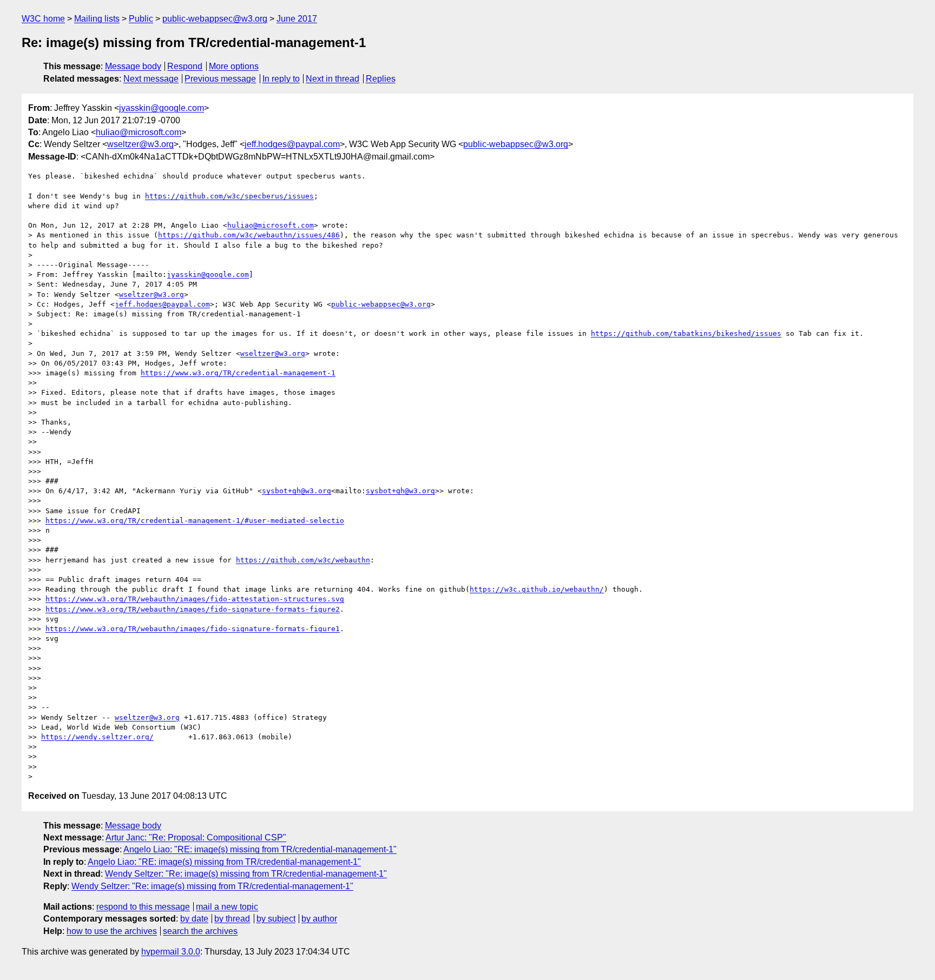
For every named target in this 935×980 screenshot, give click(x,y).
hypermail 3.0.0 (170, 951)
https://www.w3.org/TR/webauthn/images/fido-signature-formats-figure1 (192, 629)
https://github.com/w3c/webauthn (303, 560)
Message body (133, 66)
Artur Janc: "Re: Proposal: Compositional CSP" (196, 837)
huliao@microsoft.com (138, 132)
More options (234, 66)
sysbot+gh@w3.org (296, 491)
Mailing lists (97, 18)
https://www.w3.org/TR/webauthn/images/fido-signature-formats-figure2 (192, 609)
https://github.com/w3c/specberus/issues (229, 196)
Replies (381, 78)
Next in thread (332, 78)
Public (141, 18)
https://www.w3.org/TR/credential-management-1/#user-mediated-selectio (194, 521)
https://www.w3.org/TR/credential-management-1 (238, 373)
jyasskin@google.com (161, 107)
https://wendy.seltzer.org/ (97, 737)
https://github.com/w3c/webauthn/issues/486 (249, 235)
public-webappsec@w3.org (214, 18)
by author (319, 918)
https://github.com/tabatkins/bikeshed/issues (686, 333)
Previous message (220, 78)
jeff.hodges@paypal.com (292, 144)
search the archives (200, 931)
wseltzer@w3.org (140, 144)
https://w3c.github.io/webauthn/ (537, 589)
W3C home (43, 18)
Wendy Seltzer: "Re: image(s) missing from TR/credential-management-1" (246, 873)
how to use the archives (112, 931)
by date (194, 918)
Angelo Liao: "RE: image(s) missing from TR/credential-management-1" (260, 849)
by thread (232, 918)
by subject (275, 918)
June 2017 (296, 18)
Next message (151, 78)
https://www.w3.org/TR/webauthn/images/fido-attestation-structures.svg (194, 599)
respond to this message (143, 906)
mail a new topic (227, 906)
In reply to (281, 78)
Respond (184, 66)
